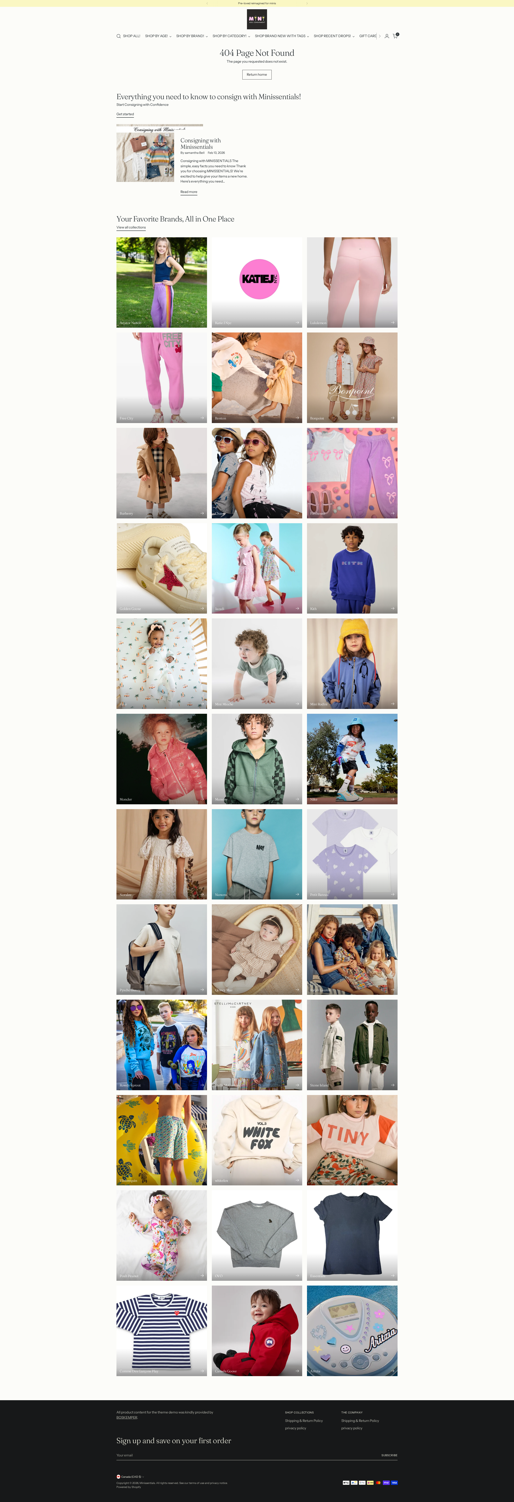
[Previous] (207, 3)
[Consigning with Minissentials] (159, 161)
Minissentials (147, 1483)
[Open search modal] (119, 36)
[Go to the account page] (387, 36)
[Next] (307, 3)
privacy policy (295, 1428)
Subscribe (389, 1455)
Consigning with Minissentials (201, 143)
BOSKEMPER (126, 1417)
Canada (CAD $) (131, 1476)
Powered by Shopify (128, 1487)
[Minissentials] (257, 19)
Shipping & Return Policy (304, 1421)
